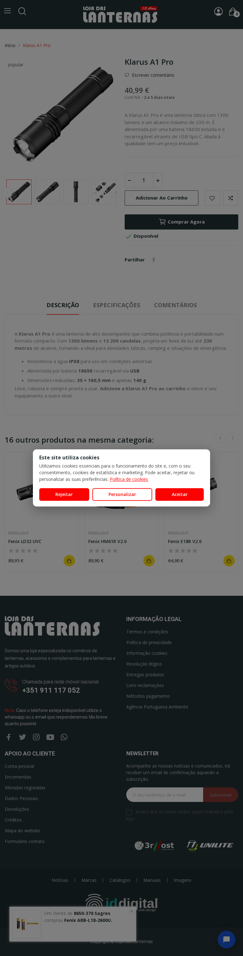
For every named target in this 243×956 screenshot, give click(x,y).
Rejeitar (64, 494)
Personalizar (122, 494)
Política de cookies (129, 479)
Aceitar (180, 494)
